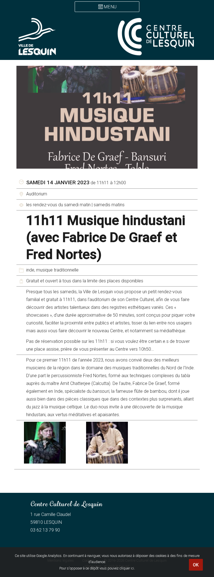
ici (132, 568)
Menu (110, 7)
